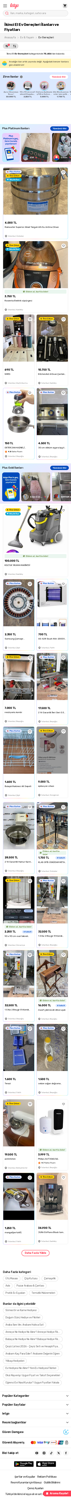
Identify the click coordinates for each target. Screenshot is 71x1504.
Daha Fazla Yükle (35, 1253)
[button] (5, 6)
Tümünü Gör (59, 77)
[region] (37, 89)
